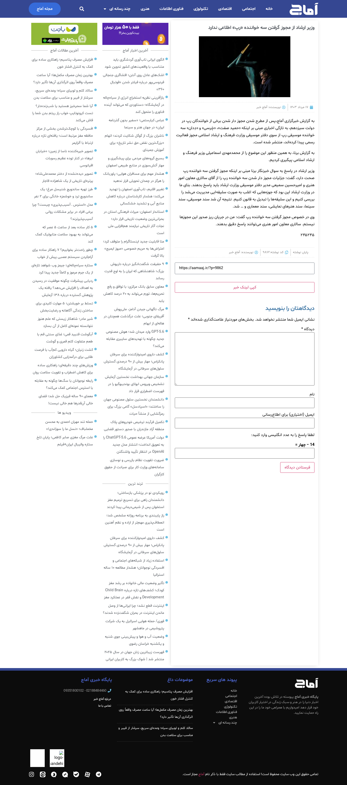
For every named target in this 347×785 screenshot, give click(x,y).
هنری (145, 9)
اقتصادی (225, 9)
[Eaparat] (87, 774)
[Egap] (65, 774)
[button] (81, 9)
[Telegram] (98, 774)
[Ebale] (76, 774)
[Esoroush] (54, 774)
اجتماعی (249, 9)
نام (312, 394)
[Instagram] (31, 774)
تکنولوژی (201, 9)
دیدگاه (307, 329)
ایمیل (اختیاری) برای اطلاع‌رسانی (288, 415)
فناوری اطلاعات (172, 9)
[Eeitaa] (42, 774)
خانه (269, 9)
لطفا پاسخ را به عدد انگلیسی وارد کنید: (282, 435)
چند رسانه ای (120, 9)
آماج (201, 774)
